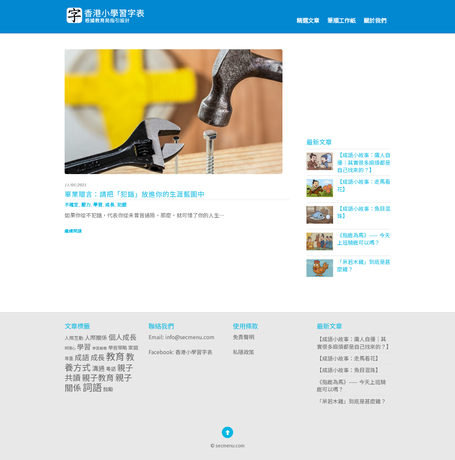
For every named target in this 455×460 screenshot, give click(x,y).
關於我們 (375, 20)
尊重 (69, 358)
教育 (115, 356)
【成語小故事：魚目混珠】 (363, 212)
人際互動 (74, 338)
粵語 (111, 368)
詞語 (92, 387)
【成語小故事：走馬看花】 (363, 185)
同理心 (70, 347)
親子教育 (98, 377)
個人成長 (123, 337)
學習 (98, 204)
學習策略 (117, 347)
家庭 (133, 347)
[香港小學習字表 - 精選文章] (123, 13)
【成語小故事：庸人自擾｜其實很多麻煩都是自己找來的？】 (363, 162)
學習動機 (99, 347)
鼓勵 (108, 388)
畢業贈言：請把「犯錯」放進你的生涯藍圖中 (135, 194)
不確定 (72, 204)
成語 (82, 357)
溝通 (98, 367)
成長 (110, 204)
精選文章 (308, 20)
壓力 (86, 204)
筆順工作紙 (341, 20)
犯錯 (122, 204)
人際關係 (96, 337)
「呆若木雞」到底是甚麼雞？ (363, 265)
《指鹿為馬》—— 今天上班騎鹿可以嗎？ (363, 238)
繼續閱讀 (73, 231)
